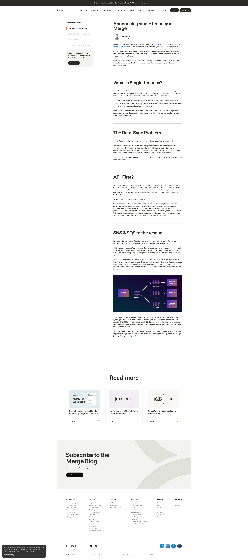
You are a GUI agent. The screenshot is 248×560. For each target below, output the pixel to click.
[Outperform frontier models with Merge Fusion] (163, 406)
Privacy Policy (29, 551)
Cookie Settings (9, 555)
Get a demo (74, 63)
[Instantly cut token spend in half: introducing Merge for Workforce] (84, 406)
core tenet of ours (161, 44)
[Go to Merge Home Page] (61, 10)
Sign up (174, 10)
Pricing (132, 10)
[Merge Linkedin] (91, 546)
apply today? (131, 336)
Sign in (165, 10)
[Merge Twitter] (96, 546)
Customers (108, 10)
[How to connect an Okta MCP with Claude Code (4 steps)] (124, 406)
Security (151, 10)
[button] (83, 10)
